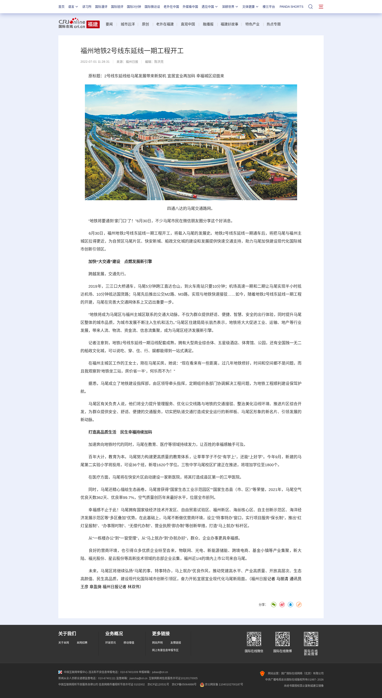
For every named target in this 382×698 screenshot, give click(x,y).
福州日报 (132, 61)
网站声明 (157, 642)
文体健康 (248, 6)
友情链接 (175, 642)
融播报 (208, 24)
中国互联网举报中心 (76, 672)
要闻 (109, 24)
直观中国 (188, 24)
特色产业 (252, 24)
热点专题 (274, 24)
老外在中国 (171, 6)
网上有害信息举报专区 (165, 650)
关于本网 (63, 642)
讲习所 (87, 6)
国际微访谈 (152, 6)
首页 (61, 6)
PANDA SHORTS (291, 6)
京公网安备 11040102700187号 (223, 684)
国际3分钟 (134, 6)
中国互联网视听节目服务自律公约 (78, 684)
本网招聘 (82, 642)
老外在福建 (165, 24)
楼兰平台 (269, 6)
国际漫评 (101, 6)
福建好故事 (229, 24)
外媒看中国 (190, 6)
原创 (145, 24)
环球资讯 (110, 642)
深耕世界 (228, 6)
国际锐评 (117, 6)
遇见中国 (208, 6)
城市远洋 (128, 24)
